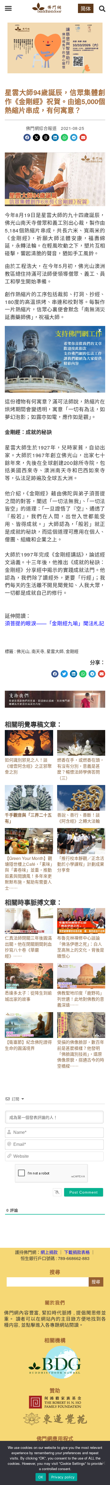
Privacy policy (63, 1477)
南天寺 (38, 651)
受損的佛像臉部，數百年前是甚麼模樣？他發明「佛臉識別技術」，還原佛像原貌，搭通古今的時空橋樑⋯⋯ (80, 1054)
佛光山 (23, 651)
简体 (86, 8)
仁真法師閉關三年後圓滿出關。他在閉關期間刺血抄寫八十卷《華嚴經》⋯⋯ (28, 947)
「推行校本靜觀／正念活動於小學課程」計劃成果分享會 (80, 864)
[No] (103, 1463)
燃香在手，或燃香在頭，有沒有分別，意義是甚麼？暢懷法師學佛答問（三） (80, 769)
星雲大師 (55, 651)
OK (40, 1477)
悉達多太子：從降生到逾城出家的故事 (28, 996)
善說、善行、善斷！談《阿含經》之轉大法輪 (78, 818)
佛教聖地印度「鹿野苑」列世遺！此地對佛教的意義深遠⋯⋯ (80, 999)
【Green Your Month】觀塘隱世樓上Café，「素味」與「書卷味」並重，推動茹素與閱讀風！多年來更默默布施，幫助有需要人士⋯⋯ (28, 873)
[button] (8, 8)
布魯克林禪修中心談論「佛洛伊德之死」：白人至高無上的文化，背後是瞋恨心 (80, 947)
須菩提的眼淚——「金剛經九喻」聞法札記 (54, 623)
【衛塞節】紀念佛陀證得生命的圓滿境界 (28, 1045)
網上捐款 (49, 1252)
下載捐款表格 (77, 1252)
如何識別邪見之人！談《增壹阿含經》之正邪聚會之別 (28, 766)
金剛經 (72, 651)
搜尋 (96, 1281)
